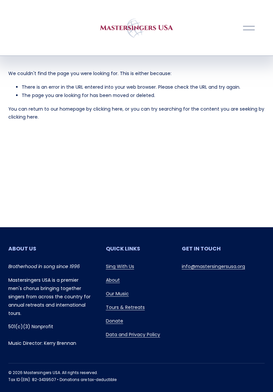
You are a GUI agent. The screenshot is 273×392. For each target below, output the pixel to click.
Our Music (117, 293)
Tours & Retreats (125, 307)
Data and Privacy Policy (133, 334)
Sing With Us (120, 266)
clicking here (108, 109)
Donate (114, 321)
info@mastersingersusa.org (213, 266)
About (113, 280)
